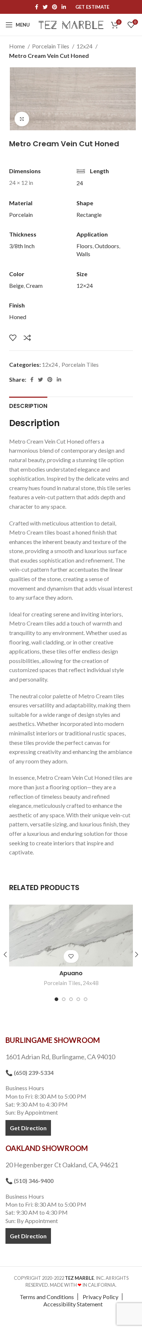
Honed (17, 316)
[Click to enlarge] (22, 119)
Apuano (71, 973)
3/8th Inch (22, 245)
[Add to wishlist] (12, 337)
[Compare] (27, 337)
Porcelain (21, 214)
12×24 (84, 285)
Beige (16, 285)
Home (17, 46)
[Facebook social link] (36, 7)
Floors (84, 245)
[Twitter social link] (45, 7)
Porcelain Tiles (51, 46)
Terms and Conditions (47, 1296)
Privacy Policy (100, 1296)
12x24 (85, 46)
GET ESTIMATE (92, 7)
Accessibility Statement (73, 1304)
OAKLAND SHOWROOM (46, 1148)
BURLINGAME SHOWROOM (52, 1040)
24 (79, 182)
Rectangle (89, 214)
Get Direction (28, 1127)
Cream (34, 285)
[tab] (28, 405)
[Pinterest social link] (54, 7)
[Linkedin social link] (63, 7)
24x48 (91, 983)
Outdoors (107, 245)
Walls (83, 253)
